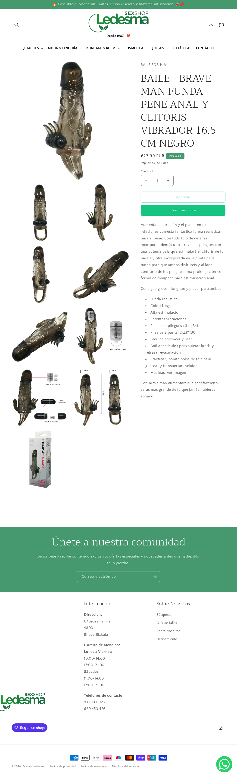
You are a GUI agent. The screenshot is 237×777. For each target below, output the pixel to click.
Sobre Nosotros (168, 631)
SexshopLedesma (33, 766)
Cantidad (147, 171)
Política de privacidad (63, 766)
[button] (17, 25)
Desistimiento (167, 639)
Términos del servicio (125, 766)
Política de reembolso (94, 766)
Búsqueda (164, 615)
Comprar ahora (183, 210)
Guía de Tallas (167, 623)
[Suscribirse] (155, 576)
